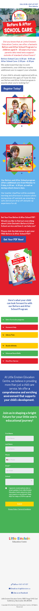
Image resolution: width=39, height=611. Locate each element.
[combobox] (7, 460)
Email (7, 466)
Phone (7, 455)
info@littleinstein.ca (23, 589)
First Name (9, 433)
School (7, 476)
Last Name (8, 444)
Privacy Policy (12, 509)
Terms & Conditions (24, 509)
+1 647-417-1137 (23, 584)
